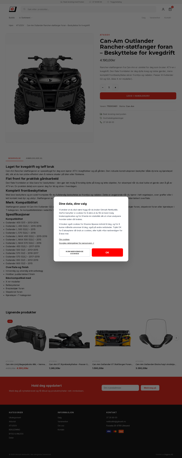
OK (107, 252)
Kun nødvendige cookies (74, 252)
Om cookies (64, 239)
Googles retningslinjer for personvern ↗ (76, 243)
